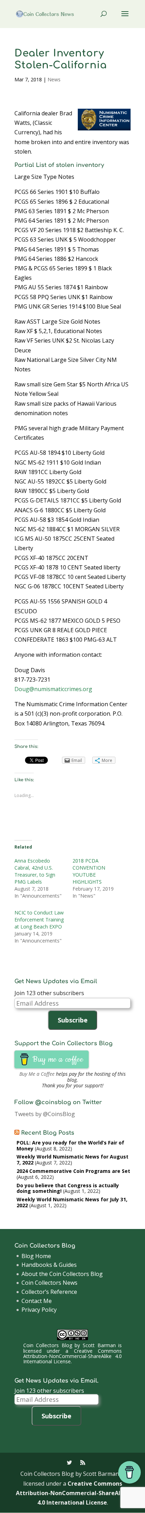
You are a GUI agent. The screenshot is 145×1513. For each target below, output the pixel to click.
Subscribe (73, 1020)
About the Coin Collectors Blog (62, 1274)
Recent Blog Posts (47, 1133)
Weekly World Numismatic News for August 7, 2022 (72, 1159)
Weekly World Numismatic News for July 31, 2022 (72, 1202)
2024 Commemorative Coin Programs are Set (73, 1171)
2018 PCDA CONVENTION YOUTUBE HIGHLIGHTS (88, 871)
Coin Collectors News (49, 1282)
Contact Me (36, 1301)
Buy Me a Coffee (37, 1073)
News (54, 79)
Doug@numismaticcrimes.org (53, 689)
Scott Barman (99, 1345)
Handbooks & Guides (49, 1265)
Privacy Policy (39, 1309)
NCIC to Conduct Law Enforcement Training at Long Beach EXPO (39, 919)
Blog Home (36, 1256)
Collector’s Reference (49, 1292)
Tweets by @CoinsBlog (44, 1114)
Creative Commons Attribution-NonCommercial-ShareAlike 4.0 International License (72, 1356)
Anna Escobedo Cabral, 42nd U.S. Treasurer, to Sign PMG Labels (34, 871)
